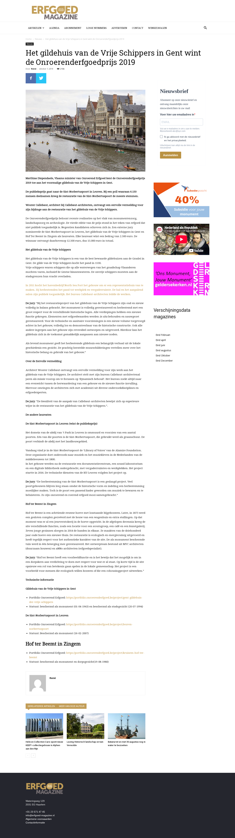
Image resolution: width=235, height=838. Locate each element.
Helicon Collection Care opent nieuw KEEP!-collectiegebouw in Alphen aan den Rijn (44, 745)
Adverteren (119, 28)
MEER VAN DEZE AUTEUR (71, 706)
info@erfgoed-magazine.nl (40, 815)
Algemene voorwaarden (39, 819)
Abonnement (72, 28)
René (33, 68)
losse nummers (96, 28)
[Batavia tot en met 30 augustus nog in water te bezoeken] (126, 726)
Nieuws (38, 39)
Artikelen (34, 28)
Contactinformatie (35, 822)
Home (29, 39)
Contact (137, 28)
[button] (205, 28)
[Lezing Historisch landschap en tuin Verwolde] (85, 726)
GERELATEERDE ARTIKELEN (41, 706)
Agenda (54, 28)
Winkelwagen (157, 28)
